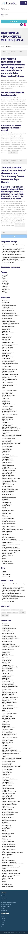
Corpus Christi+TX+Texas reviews (9, 414)
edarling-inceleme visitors (8, 436)
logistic (13, 610)
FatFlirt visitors (5, 452)
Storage (4, 545)
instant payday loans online (8, 494)
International (5, 496)
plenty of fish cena (6, 532)
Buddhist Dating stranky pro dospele (10, 374)
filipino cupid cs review (7, 459)
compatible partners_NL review (9, 411)
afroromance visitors (7, 320)
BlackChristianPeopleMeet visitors (10, 363)
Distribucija (3, 908)
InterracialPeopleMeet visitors (9, 497)
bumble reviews (5, 377)
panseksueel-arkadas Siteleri (8, 523)
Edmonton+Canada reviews (8, 438)
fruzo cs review (5, 467)
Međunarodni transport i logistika (8, 902)
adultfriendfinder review (7, 308)
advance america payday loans (9, 313)
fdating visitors (5, 454)
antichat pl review (6, 331)
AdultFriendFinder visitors (8, 310)
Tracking (9, 612)
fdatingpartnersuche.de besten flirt (10, 456)
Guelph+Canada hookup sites (8, 480)
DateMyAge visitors (6, 422)
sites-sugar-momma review (8, 537)
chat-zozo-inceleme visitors (8, 395)
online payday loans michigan (8, 521)
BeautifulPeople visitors (7, 348)
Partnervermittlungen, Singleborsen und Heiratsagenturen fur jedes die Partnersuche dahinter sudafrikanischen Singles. (12, 254)
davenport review (6, 432)
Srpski (2, 926)
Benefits (3, 610)
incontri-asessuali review (7, 488)
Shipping (4, 536)
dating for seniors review (7, 424)
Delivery (4, 433)
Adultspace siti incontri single (8, 312)
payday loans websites (7, 531)
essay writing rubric (6, 441)
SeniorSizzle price (6, 534)
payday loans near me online (8, 526)
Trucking (4, 558)
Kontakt (3, 922)
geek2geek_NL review (7, 473)
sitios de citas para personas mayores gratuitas (13, 540)
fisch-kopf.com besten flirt (8, 460)
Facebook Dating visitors (7, 446)
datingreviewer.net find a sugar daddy (10, 430)
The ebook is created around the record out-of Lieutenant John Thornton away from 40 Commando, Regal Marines (13, 175)
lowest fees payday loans (8, 510)
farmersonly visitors (6, 448)
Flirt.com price (5, 464)
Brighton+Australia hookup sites (9, 369)
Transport (4, 556)
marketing (20, 610)
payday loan (5, 524)
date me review (5, 420)
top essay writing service (7, 555)
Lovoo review (5, 508)
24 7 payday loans (6, 300)
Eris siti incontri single (7, 440)
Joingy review (5, 499)
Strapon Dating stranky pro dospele (10, 547)
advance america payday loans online (10, 315)
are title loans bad (6, 339)
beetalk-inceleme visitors (7, 352)
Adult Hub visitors (6, 307)
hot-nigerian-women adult (8, 484)
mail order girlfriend (6, 512)
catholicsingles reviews (7, 392)
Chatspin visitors (6, 403)
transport (15, 612)
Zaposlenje (3, 920)
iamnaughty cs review (7, 486)
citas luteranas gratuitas (7, 408)
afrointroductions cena (7, 316)
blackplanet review (6, 366)
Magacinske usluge (5, 906)
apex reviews (5, 334)
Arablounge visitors (6, 337)
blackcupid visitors (6, 364)
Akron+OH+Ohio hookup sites (8, 321)
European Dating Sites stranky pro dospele (11, 443)
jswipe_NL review (6, 500)
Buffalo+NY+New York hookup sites (10, 376)
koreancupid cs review (7, 504)
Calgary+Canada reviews (7, 385)
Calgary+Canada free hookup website (10, 384)
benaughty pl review (6, 353)
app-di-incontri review (7, 336)
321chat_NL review (6, 304)
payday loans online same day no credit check (12, 529)
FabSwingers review (6, 444)
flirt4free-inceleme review (8, 465)
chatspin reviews (6, 401)
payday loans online (6, 528)
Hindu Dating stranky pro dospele (9, 481)
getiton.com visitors (6, 476)
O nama (3, 918)
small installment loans (7, 542)
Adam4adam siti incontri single (9, 305)
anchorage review (6, 329)
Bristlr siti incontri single (7, 372)
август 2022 (5, 275)
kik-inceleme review (6, 502)
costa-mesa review (6, 416)
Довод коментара (6, 574)
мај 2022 (4, 278)
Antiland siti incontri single (8, 332)
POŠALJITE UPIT (14, 21)
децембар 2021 (6, 286)
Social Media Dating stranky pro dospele (11, 544)
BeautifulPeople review (7, 347)
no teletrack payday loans (8, 518)
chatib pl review (5, 398)
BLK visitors (4, 368)
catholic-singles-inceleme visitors (9, 390)
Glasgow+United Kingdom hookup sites (11, 478)
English (2, 924)
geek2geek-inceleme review (8, 475)
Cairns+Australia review (7, 382)
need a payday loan (6, 516)
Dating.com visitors (6, 425)
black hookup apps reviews (8, 361)
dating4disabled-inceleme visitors (9, 427)
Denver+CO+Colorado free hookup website (12, 435)
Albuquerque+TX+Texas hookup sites (10, 323)
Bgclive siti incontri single (7, 356)
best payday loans (6, 355)
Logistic (4, 507)
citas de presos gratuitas (7, 406)
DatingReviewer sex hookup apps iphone (11, 428)
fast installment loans (7, 449)
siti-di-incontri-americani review (9, 539)
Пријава (4, 571)
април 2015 (5, 292)
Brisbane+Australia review (8, 371)
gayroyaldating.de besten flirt (8, 470)
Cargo (3, 387)
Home (2, 916)
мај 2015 (4, 291)
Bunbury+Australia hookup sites (9, 379)
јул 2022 (4, 276)
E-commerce (4, 910)
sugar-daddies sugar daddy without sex (11, 548)
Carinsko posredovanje (6, 904)
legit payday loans (6, 505)
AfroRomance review (7, 318)
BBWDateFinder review (7, 345)
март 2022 (4, 281)
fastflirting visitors (6, 451)
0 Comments (11, 54)
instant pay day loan (6, 492)
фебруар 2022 (5, 283)
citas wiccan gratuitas (7, 409)
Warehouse (4, 560)
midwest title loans (6, 513)
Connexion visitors (6, 412)
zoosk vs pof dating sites (7, 563)
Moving (3, 515)
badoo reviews (5, 340)
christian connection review (8, 404)
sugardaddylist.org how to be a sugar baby (11, 550)
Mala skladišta (4, 898)
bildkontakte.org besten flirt (8, 360)
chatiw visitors (5, 400)
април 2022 (5, 280)
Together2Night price (7, 553)
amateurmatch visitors (7, 324)
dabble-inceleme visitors (7, 419)
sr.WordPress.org (6, 576)
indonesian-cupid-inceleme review (10, 489)
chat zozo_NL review (7, 393)
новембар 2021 (5, 288)
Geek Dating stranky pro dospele (9, 472)
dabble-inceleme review (7, 417)
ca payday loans (5, 380)
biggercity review (6, 358)
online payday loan (6, 520)
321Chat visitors (5, 302)
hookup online (5, 483)
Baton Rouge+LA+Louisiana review (10, 344)
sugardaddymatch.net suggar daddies (10, 552)
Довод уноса (5, 572)
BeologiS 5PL (4, 900)
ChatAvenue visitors (6, 396)
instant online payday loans (8, 491)
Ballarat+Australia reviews (8, 342)
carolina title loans (6, 388)
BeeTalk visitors (5, 350)
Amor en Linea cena (6, 328)
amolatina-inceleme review (8, 326)
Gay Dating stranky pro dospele (9, 468)
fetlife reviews (5, 457)
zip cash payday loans (7, 561)
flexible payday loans (7, 462)
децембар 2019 (6, 289)
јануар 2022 (5, 284)
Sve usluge (3, 895)
